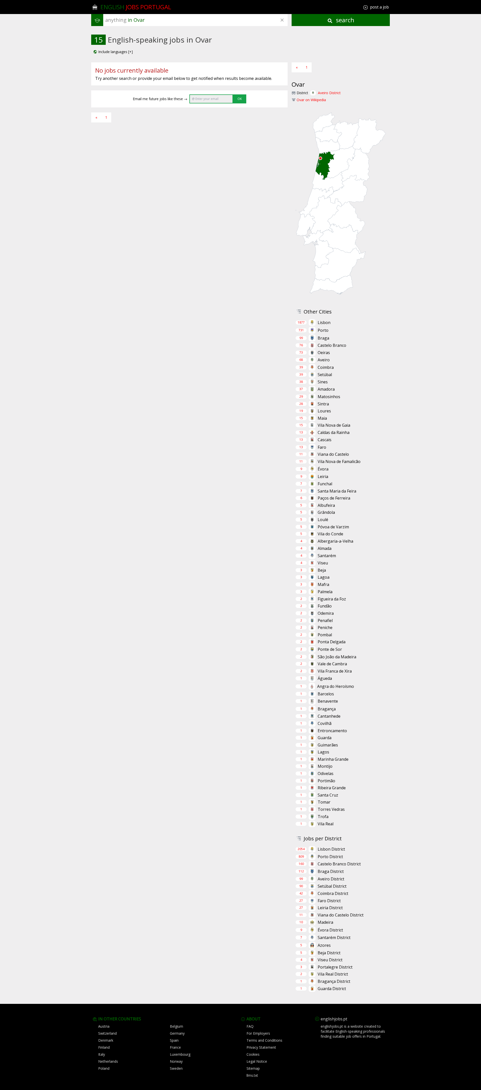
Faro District (329, 900)
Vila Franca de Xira (335, 671)
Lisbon (324, 322)
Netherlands (108, 1061)
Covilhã (324, 723)
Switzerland (107, 1033)
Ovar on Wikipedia (311, 99)
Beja (322, 570)
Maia (322, 418)
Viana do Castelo (333, 454)
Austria (103, 1026)
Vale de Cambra (332, 664)
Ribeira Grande (332, 788)
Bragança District (334, 981)
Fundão (325, 606)
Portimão (326, 781)
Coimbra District (333, 893)
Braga (323, 338)
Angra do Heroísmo (335, 686)
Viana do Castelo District (341, 915)
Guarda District (332, 988)
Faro (322, 447)
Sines (323, 382)
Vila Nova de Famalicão (339, 461)
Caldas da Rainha (333, 432)
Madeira (325, 922)
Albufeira (326, 505)
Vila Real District (333, 974)
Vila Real (325, 824)
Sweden (176, 1068)
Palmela (325, 591)
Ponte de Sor (330, 649)
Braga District (331, 871)
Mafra (323, 584)
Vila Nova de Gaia (334, 425)
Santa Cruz (328, 795)
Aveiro (324, 360)
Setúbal (325, 374)
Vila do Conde (330, 534)
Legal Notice (257, 1061)
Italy (101, 1054)
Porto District (330, 856)
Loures (324, 411)
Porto (323, 330)
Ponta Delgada (331, 642)
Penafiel (325, 620)
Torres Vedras (331, 809)
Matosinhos (329, 396)
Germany (177, 1033)
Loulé (323, 519)
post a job (379, 7)
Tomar (324, 802)
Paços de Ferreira (334, 498)
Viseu (323, 563)
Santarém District (334, 937)
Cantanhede (329, 716)
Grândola (326, 512)
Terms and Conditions (264, 1040)
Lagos (323, 752)
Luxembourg (180, 1054)
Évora (323, 469)
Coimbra (326, 367)
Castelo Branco (332, 345)
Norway (176, 1061)
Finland (104, 1047)
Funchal (325, 484)
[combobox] (196, 20)
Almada (324, 548)
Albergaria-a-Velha (335, 541)
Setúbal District (332, 886)
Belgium (176, 1026)
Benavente (328, 701)
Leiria (323, 476)
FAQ (250, 1026)
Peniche (325, 627)
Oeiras (324, 352)
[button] (113, 51)
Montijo (325, 766)
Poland (103, 1068)
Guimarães (328, 745)
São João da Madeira (337, 657)
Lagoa (323, 577)
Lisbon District (331, 849)
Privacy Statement (261, 1047)
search (344, 20)
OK (239, 99)
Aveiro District (329, 92)
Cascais (324, 439)
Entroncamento (332, 730)
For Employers (258, 1033)
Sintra (323, 404)
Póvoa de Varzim (333, 527)
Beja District (329, 953)
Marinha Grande (333, 759)
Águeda (325, 678)
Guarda (324, 737)
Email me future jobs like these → (160, 98)
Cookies (253, 1054)
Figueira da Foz (332, 599)
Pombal (325, 635)
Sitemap (253, 1068)
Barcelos (326, 694)
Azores (324, 945)
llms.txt (252, 1075)
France (175, 1047)
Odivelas (325, 773)
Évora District (330, 930)
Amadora (326, 389)
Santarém (327, 555)
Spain (174, 1040)
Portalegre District (335, 967)
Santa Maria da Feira (337, 491)
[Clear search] (282, 20)
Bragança (327, 709)
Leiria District (330, 907)
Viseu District (330, 960)
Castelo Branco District (339, 864)
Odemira (326, 613)
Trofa (323, 816)
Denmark (105, 1040)
